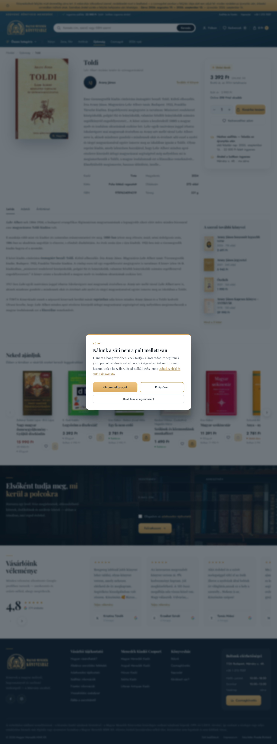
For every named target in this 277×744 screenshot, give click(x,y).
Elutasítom (161, 387)
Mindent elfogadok (115, 387)
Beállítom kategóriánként (138, 399)
